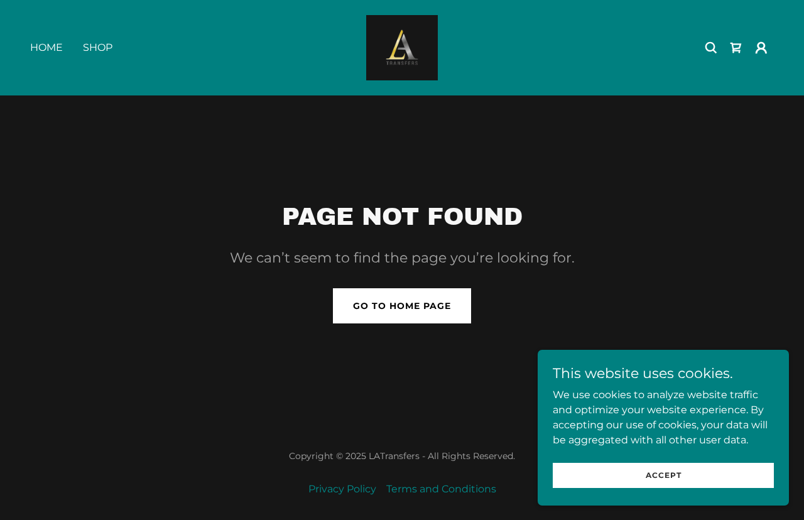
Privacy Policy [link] (342, 489)
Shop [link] (97, 47)
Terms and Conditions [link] (441, 489)
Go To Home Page (402, 305)
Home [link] (46, 47)
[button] (761, 47)
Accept (664, 475)
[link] (402, 47)
